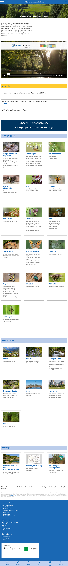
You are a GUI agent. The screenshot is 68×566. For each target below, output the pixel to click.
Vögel (5, 284)
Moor (28, 391)
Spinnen (52, 251)
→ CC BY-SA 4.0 (13, 495)
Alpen (5, 359)
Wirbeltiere (54, 284)
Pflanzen (30, 219)
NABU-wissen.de (7, 528)
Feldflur (29, 358)
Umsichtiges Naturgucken (54, 466)
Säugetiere (8, 251)
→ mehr (4, 95)
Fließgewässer (55, 358)
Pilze (51, 219)
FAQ (4, 530)
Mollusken (7, 219)
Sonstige (5, 539)
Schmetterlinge (32, 251)
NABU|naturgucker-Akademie (10, 522)
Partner (5, 527)
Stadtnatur (53, 391)
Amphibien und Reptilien (10, 154)
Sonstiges (6, 447)
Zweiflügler (7, 316)
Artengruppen (8, 136)
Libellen (52, 186)
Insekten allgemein (7, 187)
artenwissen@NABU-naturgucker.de (10, 510)
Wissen (5, 525)
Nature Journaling (34, 465)
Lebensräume (8, 340)
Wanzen (29, 284)
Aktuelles (6, 86)
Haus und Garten (10, 391)
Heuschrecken (55, 153)
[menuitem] (66, 2)
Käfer (28, 186)
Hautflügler (31, 153)
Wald (5, 423)
